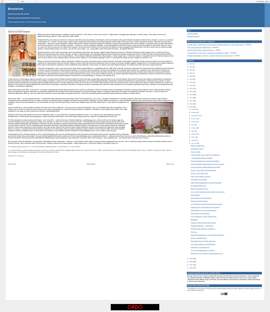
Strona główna (91, 164)
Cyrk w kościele (195, 152)
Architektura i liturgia (197, 149)
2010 (191, 107)
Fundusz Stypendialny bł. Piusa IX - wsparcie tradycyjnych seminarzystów (210, 55)
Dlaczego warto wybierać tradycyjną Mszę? (200, 50)
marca (193, 137)
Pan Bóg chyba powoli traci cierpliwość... (203, 229)
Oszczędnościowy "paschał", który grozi (203, 241)
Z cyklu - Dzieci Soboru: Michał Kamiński (203, 170)
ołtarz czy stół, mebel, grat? (199, 173)
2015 (191, 91)
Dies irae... (194, 232)
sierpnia (193, 122)
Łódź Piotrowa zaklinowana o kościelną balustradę (206, 182)
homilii (14, 146)
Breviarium (15, 8)
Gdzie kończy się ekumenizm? (200, 213)
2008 (191, 261)
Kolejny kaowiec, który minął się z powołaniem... (206, 155)
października (195, 115)
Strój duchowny (195, 195)
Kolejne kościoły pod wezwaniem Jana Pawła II (205, 207)
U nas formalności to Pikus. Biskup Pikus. (204, 216)
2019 (191, 79)
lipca (192, 125)
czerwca (194, 128)
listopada (194, 112)
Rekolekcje (194, 219)
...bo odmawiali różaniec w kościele (201, 158)
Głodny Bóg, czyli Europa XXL (200, 247)
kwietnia (194, 134)
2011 (191, 104)
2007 (191, 265)
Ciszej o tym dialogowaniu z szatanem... (203, 250)
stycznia (194, 143)
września (194, 118)
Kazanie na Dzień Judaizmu (19, 32)
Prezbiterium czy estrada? (199, 179)
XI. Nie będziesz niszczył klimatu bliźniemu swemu (206, 204)
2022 (191, 70)
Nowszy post (12, 164)
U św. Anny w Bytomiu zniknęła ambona (203, 244)
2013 (191, 98)
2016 (191, 88)
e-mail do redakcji (192, 33)
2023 (191, 67)
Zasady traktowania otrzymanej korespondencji (205, 161)
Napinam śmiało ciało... (198, 146)
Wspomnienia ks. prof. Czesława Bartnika (203, 210)
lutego (193, 140)
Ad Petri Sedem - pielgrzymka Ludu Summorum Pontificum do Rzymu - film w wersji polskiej (215, 45)
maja (193, 131)
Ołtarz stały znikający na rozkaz (201, 176)
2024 (191, 64)
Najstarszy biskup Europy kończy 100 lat (203, 223)
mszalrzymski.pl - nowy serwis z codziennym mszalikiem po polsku (208, 53)
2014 (191, 94)
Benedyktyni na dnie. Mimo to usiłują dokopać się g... (207, 253)
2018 (191, 82)
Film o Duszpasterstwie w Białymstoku (199, 47)
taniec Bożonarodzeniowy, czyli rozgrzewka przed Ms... (208, 235)
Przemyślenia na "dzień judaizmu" (201, 198)
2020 (191, 76)
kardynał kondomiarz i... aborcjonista (202, 226)
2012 (191, 101)
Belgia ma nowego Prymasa (199, 189)
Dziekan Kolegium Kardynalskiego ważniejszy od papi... (208, 164)
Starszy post (170, 164)
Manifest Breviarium (193, 36)
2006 (191, 268)
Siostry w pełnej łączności (199, 238)
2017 (191, 85)
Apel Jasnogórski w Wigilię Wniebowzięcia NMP (205, 167)
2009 (191, 258)
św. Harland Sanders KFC (199, 186)
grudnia (193, 109)
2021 (191, 73)
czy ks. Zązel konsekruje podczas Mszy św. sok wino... (208, 192)
